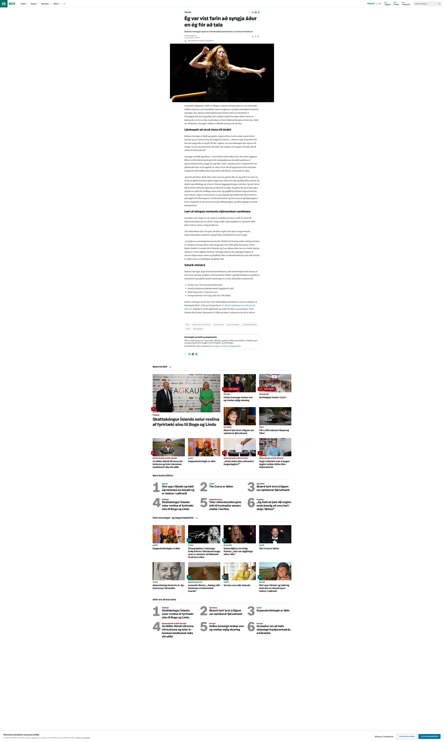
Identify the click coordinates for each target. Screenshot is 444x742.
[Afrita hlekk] (249, 12)
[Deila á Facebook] (253, 12)
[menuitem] (27, 3)
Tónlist (187, 12)
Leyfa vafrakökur (429, 736)
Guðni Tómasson (190, 36)
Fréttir (23, 4)
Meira (56, 4)
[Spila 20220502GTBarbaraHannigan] (222, 73)
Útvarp (33, 4)
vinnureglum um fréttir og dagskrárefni (225, 346)
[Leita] (439, 4)
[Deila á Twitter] (256, 12)
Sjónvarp (45, 4)
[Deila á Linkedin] (259, 12)
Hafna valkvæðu (407, 736)
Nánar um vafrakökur (83, 738)
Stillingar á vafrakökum (384, 736)
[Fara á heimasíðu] (9, 3)
